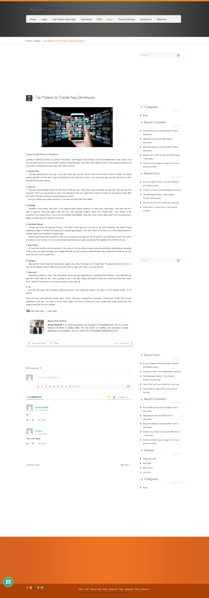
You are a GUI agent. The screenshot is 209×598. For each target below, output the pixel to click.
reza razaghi (41, 407)
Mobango (76, 298)
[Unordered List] (58, 386)
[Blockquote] (62, 386)
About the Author (39, 343)
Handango (97, 298)
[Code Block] (66, 386)
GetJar (68, 298)
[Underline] (46, 386)
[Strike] (50, 386)
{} (74, 386)
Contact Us (146, 19)
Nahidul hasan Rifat (151, 155)
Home (33, 19)
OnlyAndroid (108, 298)
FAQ (99, 19)
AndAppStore (86, 298)
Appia (61, 298)
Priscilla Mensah (150, 130)
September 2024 (149, 458)
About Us (161, 19)
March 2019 (148, 467)
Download (86, 19)
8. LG (28, 286)
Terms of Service (126, 19)
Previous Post (33, 464)
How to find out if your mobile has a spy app (161, 202)
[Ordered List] (54, 386)
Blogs (110, 19)
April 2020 (147, 463)
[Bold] (38, 386)
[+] (77, 386)
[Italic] (42, 386)
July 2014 (147, 472)
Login (44, 19)
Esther (145, 163)
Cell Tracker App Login (64, 19)
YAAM (117, 298)
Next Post (126, 464)
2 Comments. (123, 343)
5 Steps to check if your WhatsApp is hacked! (162, 190)
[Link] (70, 386)
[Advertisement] (78, 72)
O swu (38, 430)
